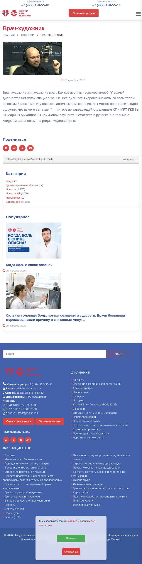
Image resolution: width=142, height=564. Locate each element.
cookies (72, 520)
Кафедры (78, 396)
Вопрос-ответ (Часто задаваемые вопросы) (100, 425)
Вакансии (79, 408)
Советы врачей (15, 201)
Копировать (129, 158)
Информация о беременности (23, 459)
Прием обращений (84, 416)
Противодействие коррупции (91, 433)
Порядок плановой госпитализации (27, 463)
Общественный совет (86, 421)
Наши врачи (80, 392)
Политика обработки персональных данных (100, 496)
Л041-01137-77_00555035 (21, 405)
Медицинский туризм (86, 504)
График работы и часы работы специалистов (101, 488)
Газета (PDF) (13, 517)
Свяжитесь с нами (18, 421)
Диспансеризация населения (23, 496)
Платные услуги (84, 13)
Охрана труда (81, 479)
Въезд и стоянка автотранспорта (25, 467)
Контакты (78, 379)
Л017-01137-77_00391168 (21, 409)
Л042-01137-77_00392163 (21, 413)
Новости (11, 189)
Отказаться (71, 551)
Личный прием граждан (88, 484)
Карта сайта (80, 492)
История (78, 400)
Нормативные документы (88, 437)
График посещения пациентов (23, 492)
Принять (71, 538)
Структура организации (87, 429)
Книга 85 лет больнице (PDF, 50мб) (95, 404)
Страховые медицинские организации (97, 463)
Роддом (10, 455)
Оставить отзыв (50, 421)
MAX (28, 439)
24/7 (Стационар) (26, 396)
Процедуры (13, 197)
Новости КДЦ (14, 193)
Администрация (83, 388)
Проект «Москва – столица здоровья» (96, 467)
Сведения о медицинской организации (97, 383)
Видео (9, 181)
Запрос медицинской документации (27, 500)
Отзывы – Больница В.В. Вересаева (95, 412)
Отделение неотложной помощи (25, 471)
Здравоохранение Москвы (22, 185)
